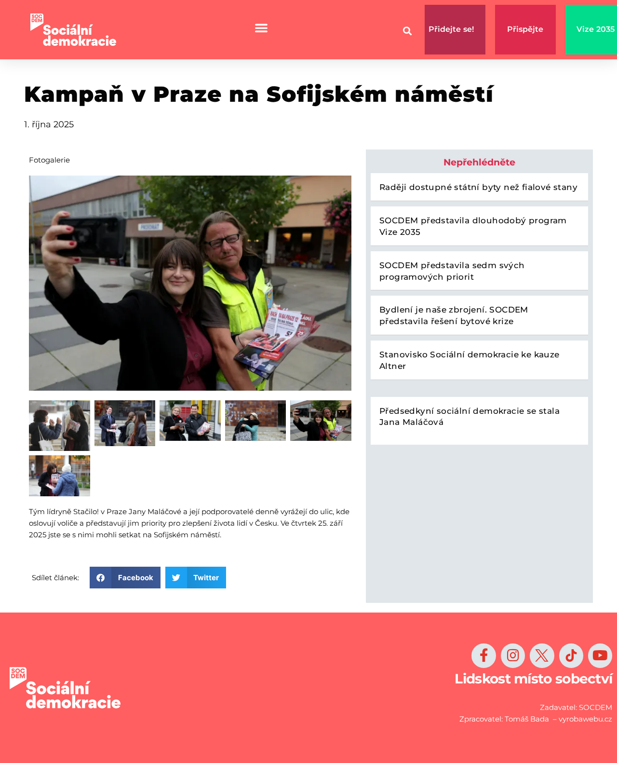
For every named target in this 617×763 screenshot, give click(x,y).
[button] (125, 577)
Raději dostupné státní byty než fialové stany (478, 187)
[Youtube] (600, 655)
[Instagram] (513, 655)
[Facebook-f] (483, 655)
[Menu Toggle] (261, 27)
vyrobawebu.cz (585, 718)
